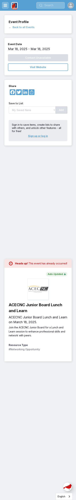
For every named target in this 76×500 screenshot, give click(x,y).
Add (61, 109)
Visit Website (38, 67)
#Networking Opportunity (24, 349)
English (61, 496)
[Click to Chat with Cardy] (67, 487)
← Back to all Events (21, 27)
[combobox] (64, 496)
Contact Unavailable (38, 57)
